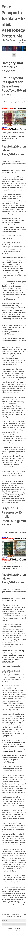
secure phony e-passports (16, 895)
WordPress (17, 928)
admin (23, 102)
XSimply (13, 930)
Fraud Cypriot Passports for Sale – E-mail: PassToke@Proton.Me (14, 86)
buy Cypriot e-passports (17, 481)
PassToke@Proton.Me (18, 229)
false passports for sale (14, 889)
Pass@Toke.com (13, 154)
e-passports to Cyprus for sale (11, 483)
